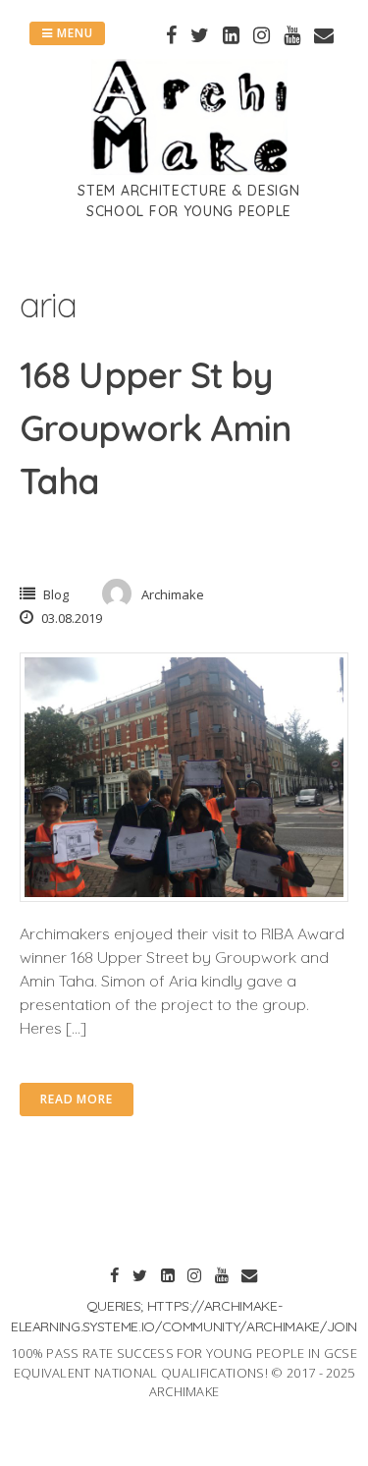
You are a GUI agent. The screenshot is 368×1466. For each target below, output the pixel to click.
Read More (76, 1099)
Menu (73, 33)
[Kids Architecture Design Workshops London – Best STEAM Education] (189, 169)
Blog (56, 594)
